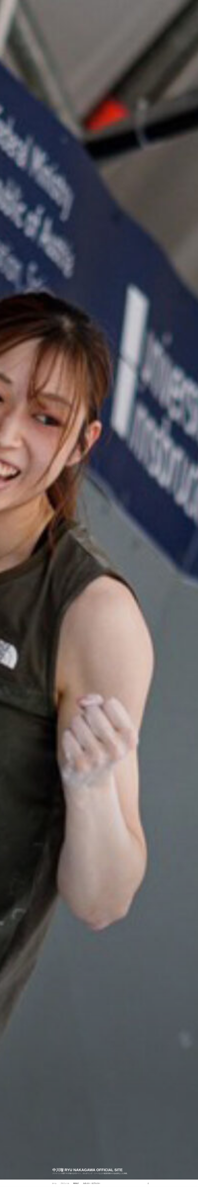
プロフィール (65, 1183)
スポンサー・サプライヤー (91, 1183)
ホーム (54, 1183)
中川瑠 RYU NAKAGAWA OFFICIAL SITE (87, 1170)
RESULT (76, 1183)
